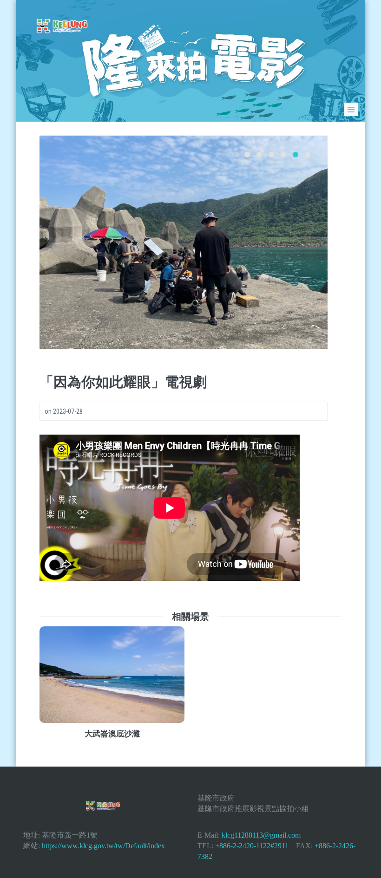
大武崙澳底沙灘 (112, 733)
